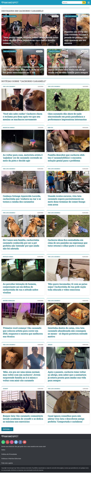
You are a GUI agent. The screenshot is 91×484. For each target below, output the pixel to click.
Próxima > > (7, 429)
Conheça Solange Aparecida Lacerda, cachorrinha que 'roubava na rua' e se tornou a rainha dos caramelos (22, 199)
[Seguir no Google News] (7, 442)
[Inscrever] (24, 442)
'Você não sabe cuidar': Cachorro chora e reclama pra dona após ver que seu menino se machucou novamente (22, 116)
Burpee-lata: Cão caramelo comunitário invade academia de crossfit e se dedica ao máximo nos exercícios (23, 418)
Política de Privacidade (9, 454)
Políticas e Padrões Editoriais (11, 458)
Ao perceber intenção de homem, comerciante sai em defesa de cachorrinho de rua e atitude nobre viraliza (20, 288)
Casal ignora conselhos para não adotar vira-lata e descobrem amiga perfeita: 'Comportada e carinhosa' (66, 418)
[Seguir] (12, 442)
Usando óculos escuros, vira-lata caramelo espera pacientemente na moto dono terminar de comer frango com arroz (66, 200)
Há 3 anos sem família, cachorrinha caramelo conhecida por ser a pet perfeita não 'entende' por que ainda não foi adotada (21, 244)
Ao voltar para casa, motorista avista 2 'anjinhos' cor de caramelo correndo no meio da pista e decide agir (22, 157)
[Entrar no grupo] (3, 442)
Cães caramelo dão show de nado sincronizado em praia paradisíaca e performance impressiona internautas (67, 116)
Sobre (3, 450)
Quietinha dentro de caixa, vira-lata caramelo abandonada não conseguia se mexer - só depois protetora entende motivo (67, 332)
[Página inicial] (23, 2)
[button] (89, 2)
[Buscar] (84, 2)
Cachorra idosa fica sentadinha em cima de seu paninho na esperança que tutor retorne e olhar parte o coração (67, 243)
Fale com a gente (7, 463)
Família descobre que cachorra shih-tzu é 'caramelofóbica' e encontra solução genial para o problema (66, 157)
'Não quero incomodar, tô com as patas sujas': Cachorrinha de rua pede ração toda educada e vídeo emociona (67, 287)
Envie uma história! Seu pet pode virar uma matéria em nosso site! (23, 446)
